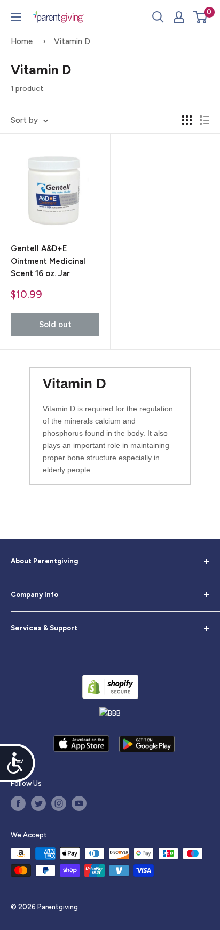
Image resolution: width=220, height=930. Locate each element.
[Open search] (158, 17)
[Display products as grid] (187, 120)
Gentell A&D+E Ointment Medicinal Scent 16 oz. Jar (48, 261)
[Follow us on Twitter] (38, 803)
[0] (200, 17)
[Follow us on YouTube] (79, 803)
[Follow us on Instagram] (58, 803)
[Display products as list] (204, 120)
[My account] (179, 17)
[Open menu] (16, 17)
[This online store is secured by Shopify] (110, 687)
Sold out (55, 324)
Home (22, 41)
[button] (200, 17)
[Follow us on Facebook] (18, 803)
